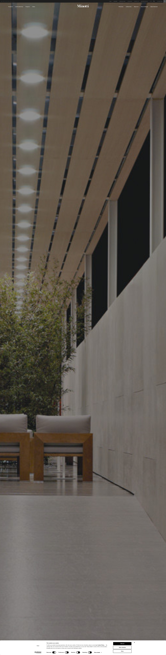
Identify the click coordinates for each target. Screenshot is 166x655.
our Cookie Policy (100, 645)
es (8, 1)
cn (10, 1)
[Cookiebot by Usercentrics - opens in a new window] (38, 652)
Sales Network (154, 6)
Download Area (122, 1)
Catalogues (130, 1)
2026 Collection (19, 6)
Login (110, 1)
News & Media (144, 6)
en (1, 1)
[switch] (67, 652)
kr (13, 1)
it (3, 1)
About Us (136, 6)
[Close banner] (134, 642)
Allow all (122, 643)
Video (33, 6)
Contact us (136, 1)
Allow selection (122, 647)
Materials (121, 6)
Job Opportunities (144, 1)
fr (6, 1)
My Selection (159, 1)
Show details (97, 652)
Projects (28, 6)
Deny (122, 651)
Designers (115, 1)
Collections (128, 6)
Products (10, 6)
